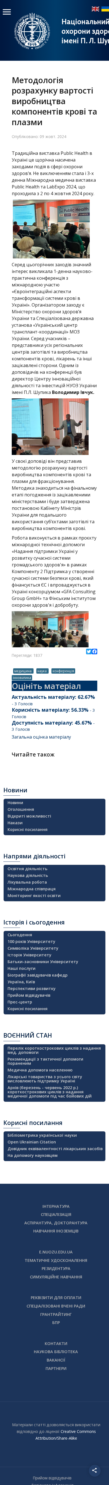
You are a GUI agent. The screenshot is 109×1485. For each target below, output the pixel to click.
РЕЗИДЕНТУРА (56, 1268)
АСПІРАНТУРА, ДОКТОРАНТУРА (55, 1222)
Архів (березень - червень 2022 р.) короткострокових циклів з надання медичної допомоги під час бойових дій (50, 1091)
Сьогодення (20, 934)
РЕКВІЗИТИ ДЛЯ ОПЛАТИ (56, 1297)
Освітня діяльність (28, 868)
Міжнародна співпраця (32, 888)
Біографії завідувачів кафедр (38, 975)
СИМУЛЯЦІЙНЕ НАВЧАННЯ (56, 1276)
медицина (23, 671)
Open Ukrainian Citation (32, 1142)
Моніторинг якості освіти (34, 895)
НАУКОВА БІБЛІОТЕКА (56, 1351)
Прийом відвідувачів (29, 995)
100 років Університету (31, 941)
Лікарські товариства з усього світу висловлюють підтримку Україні (45, 1078)
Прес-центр (20, 1002)
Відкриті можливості (29, 816)
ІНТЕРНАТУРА (56, 1206)
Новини (15, 802)
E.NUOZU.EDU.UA (56, 1252)
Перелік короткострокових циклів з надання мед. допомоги (54, 1050)
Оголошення (21, 809)
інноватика (22, 677)
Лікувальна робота (27, 882)
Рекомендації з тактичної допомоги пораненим (45, 1061)
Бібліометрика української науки (42, 1135)
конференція (63, 671)
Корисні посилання (28, 829)
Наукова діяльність (28, 875)
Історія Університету (29, 954)
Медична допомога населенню (40, 1070)
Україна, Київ (21, 981)
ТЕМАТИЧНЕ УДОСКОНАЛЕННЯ (56, 1260)
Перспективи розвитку (32, 988)
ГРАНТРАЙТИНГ (56, 1314)
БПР (56, 1322)
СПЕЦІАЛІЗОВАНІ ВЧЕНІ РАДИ (56, 1306)
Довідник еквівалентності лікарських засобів (55, 1148)
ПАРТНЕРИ (56, 1368)
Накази (15, 822)
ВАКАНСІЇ (56, 1360)
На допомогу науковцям (33, 1155)
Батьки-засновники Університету (43, 961)
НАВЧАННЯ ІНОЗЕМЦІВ (56, 1231)
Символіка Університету (33, 948)
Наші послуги (21, 968)
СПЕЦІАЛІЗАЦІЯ (56, 1214)
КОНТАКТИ (56, 1343)
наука (42, 671)
